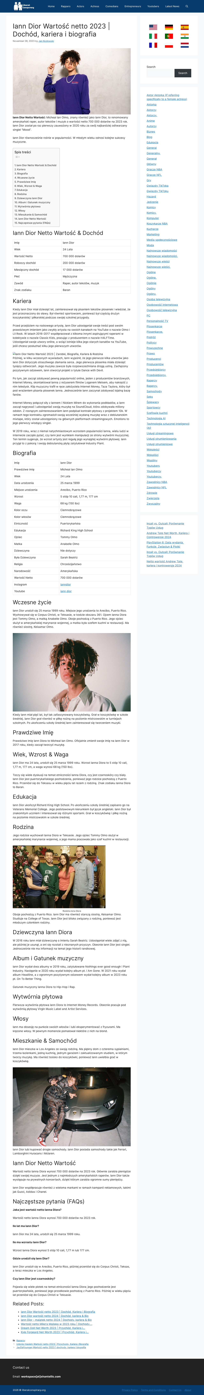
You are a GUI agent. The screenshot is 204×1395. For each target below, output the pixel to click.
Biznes (151, 131)
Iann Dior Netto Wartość (32, 218)
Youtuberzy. (154, 476)
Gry (149, 180)
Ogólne (151, 272)
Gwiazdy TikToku (157, 191)
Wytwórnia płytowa (29, 206)
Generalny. (153, 153)
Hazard (151, 196)
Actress (95, 6)
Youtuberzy (154, 471)
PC (148, 315)
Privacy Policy (130, 1389)
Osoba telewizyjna (158, 299)
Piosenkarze (154, 326)
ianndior (65, 584)
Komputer (153, 218)
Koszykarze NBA (157, 223)
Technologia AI (156, 418)
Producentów (155, 364)
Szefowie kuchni (157, 413)
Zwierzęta (153, 498)
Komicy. (151, 212)
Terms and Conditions (153, 1389)
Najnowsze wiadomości (162, 250)
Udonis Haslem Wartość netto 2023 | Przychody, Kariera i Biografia (52, 1344)
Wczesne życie (26, 177)
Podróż (151, 337)
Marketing (153, 234)
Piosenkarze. (155, 331)
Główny (151, 164)
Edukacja (22, 189)
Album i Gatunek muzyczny (34, 202)
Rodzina (22, 194)
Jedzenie (152, 202)
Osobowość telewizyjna (162, 310)
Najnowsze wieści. (158, 266)
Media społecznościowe (162, 239)
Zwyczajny (153, 503)
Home (51, 6)
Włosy (21, 210)
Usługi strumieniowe (160, 444)
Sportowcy (153, 407)
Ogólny (151, 288)
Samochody (154, 391)
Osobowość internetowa (162, 304)
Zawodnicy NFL (157, 487)
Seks (150, 396)
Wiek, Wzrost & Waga (29, 185)
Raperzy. (152, 386)
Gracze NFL (154, 174)
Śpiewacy (153, 402)
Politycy (152, 342)
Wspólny (152, 460)
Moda (150, 245)
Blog (149, 137)
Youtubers (153, 6)
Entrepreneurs (133, 6)
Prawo (151, 353)
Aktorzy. (152, 115)
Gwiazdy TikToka (157, 185)
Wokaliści (152, 455)
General (152, 147)
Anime (151, 120)
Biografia (22, 173)
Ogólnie (151, 283)
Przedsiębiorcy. (156, 375)
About (188, 1389)
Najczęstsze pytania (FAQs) (34, 222)
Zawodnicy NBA (157, 482)
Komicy (151, 207)
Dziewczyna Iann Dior (29, 198)
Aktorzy (151, 110)
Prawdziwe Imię (26, 181)
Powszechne (155, 348)
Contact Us (175, 1389)
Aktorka (152, 104)
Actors (80, 6)
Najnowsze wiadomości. (162, 256)
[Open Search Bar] (186, 6)
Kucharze (152, 229)
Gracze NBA (154, 169)
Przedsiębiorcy (156, 369)
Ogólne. (152, 277)
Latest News (172, 6)
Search (151, 66)
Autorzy (152, 126)
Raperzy (20, 1340)
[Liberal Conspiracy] (24, 6)
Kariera (21, 169)
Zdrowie (152, 492)
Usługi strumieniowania (161, 438)
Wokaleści (153, 449)
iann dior (66, 591)
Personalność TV (157, 321)
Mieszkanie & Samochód (32, 214)
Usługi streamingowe (160, 433)
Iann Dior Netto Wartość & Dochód (36, 165)
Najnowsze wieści (158, 261)
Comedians (112, 6)
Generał (152, 158)
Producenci (154, 358)
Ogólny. (151, 294)
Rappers (65, 6)
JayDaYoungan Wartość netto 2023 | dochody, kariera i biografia (51, 1347)
